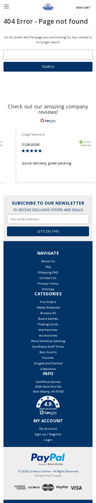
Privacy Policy (48, 284)
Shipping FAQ (48, 272)
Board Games (48, 319)
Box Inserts (48, 352)
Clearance (48, 369)
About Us (48, 261)
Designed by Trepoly (48, 475)
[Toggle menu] (6, 6)
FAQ (48, 267)
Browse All (48, 313)
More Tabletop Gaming (48, 341)
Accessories (48, 335)
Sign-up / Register (48, 434)
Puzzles (48, 358)
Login (48, 440)
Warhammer (48, 330)
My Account (48, 429)
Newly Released (48, 308)
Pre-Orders (48, 302)
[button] (48, 406)
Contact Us (48, 278)
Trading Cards (48, 324)
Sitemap (48, 289)
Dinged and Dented (48, 363)
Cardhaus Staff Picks (48, 347)
